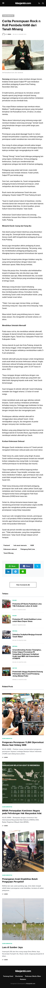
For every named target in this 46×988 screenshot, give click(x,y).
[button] (3, 3)
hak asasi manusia (20, 545)
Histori (14, 668)
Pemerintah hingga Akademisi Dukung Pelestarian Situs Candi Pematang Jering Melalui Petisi (27, 674)
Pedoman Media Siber (33, 976)
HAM (32, 545)
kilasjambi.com (23, 3)
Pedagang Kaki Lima (28, 549)
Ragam (14, 600)
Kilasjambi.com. (30, 983)
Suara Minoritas (8, 15)
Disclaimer (19, 976)
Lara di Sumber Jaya (12, 947)
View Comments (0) (23, 585)
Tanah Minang (8, 553)
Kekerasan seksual (10, 549)
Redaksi (23, 979)
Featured (7, 545)
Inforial (14, 631)
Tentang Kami (8, 976)
